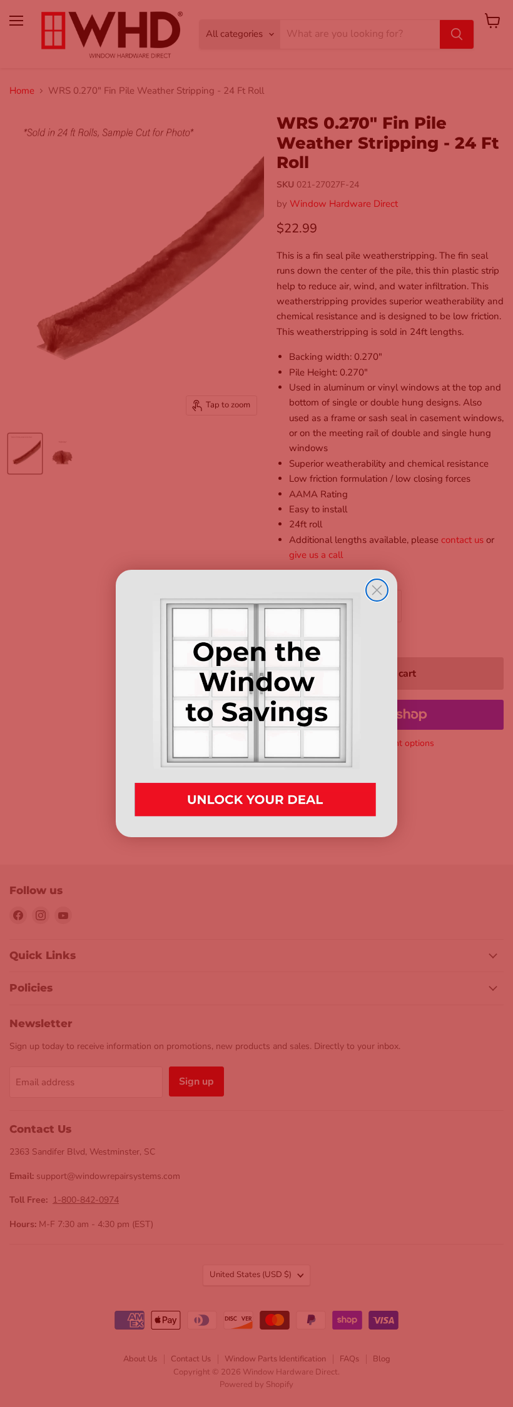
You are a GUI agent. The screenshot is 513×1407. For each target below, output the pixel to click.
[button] (256, 703)
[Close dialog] (377, 590)
